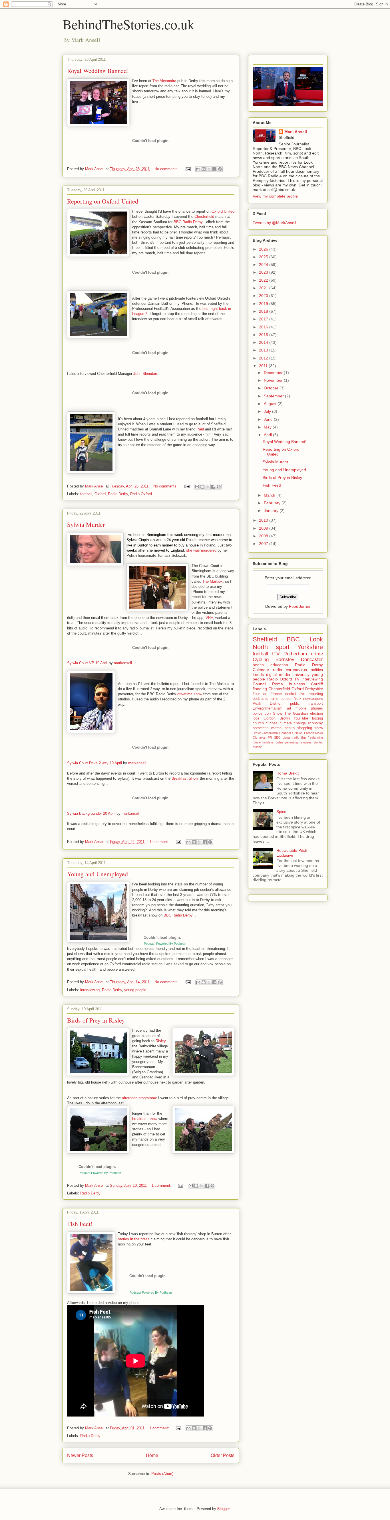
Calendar (261, 669)
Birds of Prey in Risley (96, 1020)
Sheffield (265, 639)
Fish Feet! (80, 1224)
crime (317, 654)
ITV (276, 654)
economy (315, 723)
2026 (264, 249)
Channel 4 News (291, 733)
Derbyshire (314, 689)
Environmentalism (267, 708)
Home (152, 1455)
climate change (293, 723)
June (269, 419)
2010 (264, 520)
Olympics (259, 737)
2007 (264, 543)
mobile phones (309, 708)
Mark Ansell (295, 131)
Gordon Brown (277, 718)
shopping (304, 728)
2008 (264, 536)
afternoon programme (139, 1098)
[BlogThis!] (203, 169)
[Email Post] (188, 169)
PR (270, 737)
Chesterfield (204, 216)
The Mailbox (212, 581)
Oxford (100, 494)
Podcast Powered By (100, 1172)
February (273, 503)
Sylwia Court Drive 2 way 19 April (94, 763)
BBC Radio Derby (188, 222)
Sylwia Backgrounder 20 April (91, 813)
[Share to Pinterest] (220, 169)
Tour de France (267, 694)
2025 (264, 257)
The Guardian (296, 714)
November (274, 380)
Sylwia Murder (86, 524)
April (268, 434)
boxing (317, 718)
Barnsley (285, 659)
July (268, 411)
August (271, 403)
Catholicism (270, 733)
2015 (264, 334)
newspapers (313, 699)
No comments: (167, 169)
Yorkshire (310, 647)
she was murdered (201, 550)
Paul (200, 429)
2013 (264, 350)
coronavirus (296, 669)
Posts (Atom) (162, 1474)
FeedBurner (300, 606)
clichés (272, 723)
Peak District (267, 704)
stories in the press (134, 1239)
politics (317, 669)
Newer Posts (80, 1455)
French (309, 733)
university (300, 674)
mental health (283, 728)
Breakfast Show (185, 778)
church (258, 723)
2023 (264, 272)
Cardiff (317, 684)
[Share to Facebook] (214, 169)
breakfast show (144, 1119)
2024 (264, 264)
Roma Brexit (287, 773)
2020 (264, 295)
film (303, 737)
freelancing (315, 737)
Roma (277, 684)
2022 (264, 280)
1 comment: (159, 842)
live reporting (311, 694)
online (280, 742)
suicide (257, 747)
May (268, 427)
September (274, 396)
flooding (260, 688)
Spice (281, 811)
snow (318, 728)
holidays (268, 742)
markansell (123, 663)
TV (296, 679)
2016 (264, 327)
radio (277, 669)
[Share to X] (209, 169)
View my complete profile (275, 196)
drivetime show (189, 694)
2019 (264, 303)
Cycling (261, 659)
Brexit (257, 733)
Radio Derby (118, 494)
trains (274, 699)
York (297, 699)
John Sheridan (145, 373)
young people (135, 990)
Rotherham (295, 654)
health (258, 665)
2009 (264, 528)
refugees (305, 742)
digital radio (291, 737)
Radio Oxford (141, 494)
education (279, 665)
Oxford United (223, 211)
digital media (278, 674)
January (272, 510)
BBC (293, 639)
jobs (256, 718)
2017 (264, 319)
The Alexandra (164, 81)
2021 (264, 288)
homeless (261, 728)
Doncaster (312, 659)
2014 (264, 342)
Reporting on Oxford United (102, 201)
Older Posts (222, 1455)
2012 (264, 358)
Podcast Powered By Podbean (165, 943)
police (257, 714)
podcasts (260, 699)
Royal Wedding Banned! (98, 70)
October (272, 388)
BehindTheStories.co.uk (128, 24)
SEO (277, 737)
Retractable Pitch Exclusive (291, 852)
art (289, 708)
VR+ (209, 617)
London (286, 699)
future (257, 742)
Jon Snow (273, 714)
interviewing (90, 990)
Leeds (258, 674)
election (316, 714)
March (270, 495)
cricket (290, 694)
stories (318, 742)
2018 (264, 311)
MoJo (319, 733)
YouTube (300, 718)
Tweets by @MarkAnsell (274, 222)
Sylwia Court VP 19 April (87, 663)
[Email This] (198, 169)
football (86, 494)
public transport (306, 704)
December (274, 372)
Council (259, 684)
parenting (291, 742)
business (297, 684)
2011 (264, 365)
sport (283, 647)
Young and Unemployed (97, 874)
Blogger (223, 1509)
